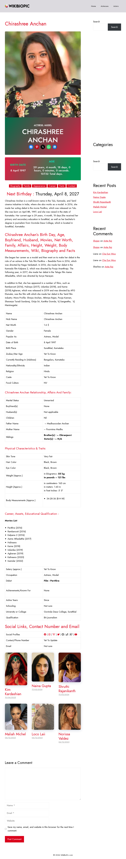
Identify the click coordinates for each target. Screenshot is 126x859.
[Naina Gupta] (43, 679)
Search (96, 21)
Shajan (96, 241)
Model (48, 125)
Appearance (39, 186)
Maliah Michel (15, 734)
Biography (15, 186)
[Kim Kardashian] (16, 683)
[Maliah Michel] (16, 728)
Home (93, 6)
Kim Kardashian (13, 691)
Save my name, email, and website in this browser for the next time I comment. (41, 828)
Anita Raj (107, 241)
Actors (116, 6)
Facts (61, 186)
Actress (38, 125)
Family (27, 186)
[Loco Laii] (43, 728)
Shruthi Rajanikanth (67, 689)
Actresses (105, 6)
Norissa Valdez (64, 736)
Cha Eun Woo (109, 253)
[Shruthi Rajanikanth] (70, 680)
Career (52, 186)
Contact (71, 186)
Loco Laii (38, 734)
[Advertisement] (107, 92)
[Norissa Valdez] (70, 728)
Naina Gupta (41, 685)
